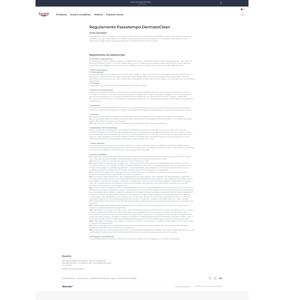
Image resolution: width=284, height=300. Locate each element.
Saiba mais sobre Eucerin (73, 268)
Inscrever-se (142, 4)
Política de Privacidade (127, 278)
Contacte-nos (82, 278)
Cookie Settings (68, 278)
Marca (113, 278)
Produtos (61, 14)
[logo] (44, 14)
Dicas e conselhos (80, 14)
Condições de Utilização (99, 278)
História (98, 14)
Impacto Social (114, 14)
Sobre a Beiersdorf (183, 286)
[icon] (210, 278)
